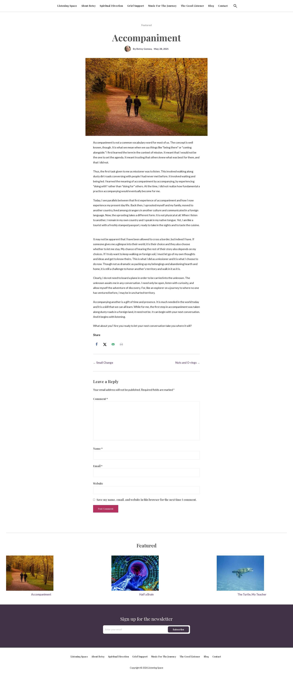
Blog (211, 5)
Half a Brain (146, 594)
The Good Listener (192, 5)
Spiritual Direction (111, 5)
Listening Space (67, 5)
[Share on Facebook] (97, 344)
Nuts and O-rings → (187, 362)
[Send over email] (114, 344)
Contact (223, 5)
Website (98, 483)
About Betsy (88, 5)
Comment (100, 399)
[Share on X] (105, 344)
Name (98, 448)
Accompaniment (41, 594)
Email (97, 466)
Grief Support (135, 5)
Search (235, 6)
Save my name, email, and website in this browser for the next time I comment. (147, 499)
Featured (146, 25)
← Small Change (103, 362)
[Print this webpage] (122, 344)
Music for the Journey (162, 5)
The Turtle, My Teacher (251, 594)
